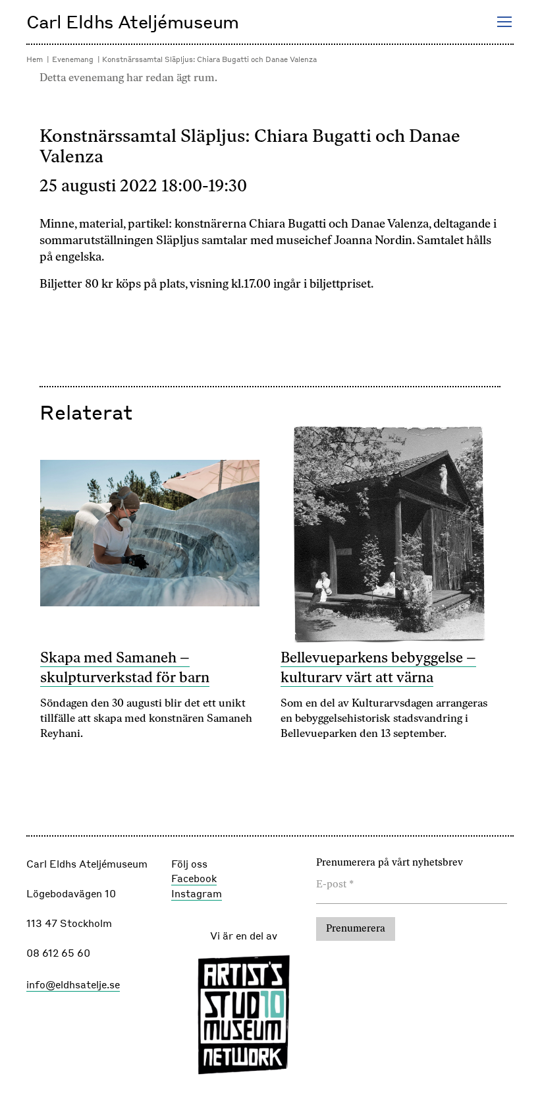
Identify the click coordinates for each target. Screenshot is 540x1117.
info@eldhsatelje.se (73, 984)
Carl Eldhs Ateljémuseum (132, 21)
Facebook (194, 878)
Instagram (196, 893)
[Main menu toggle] (504, 22)
